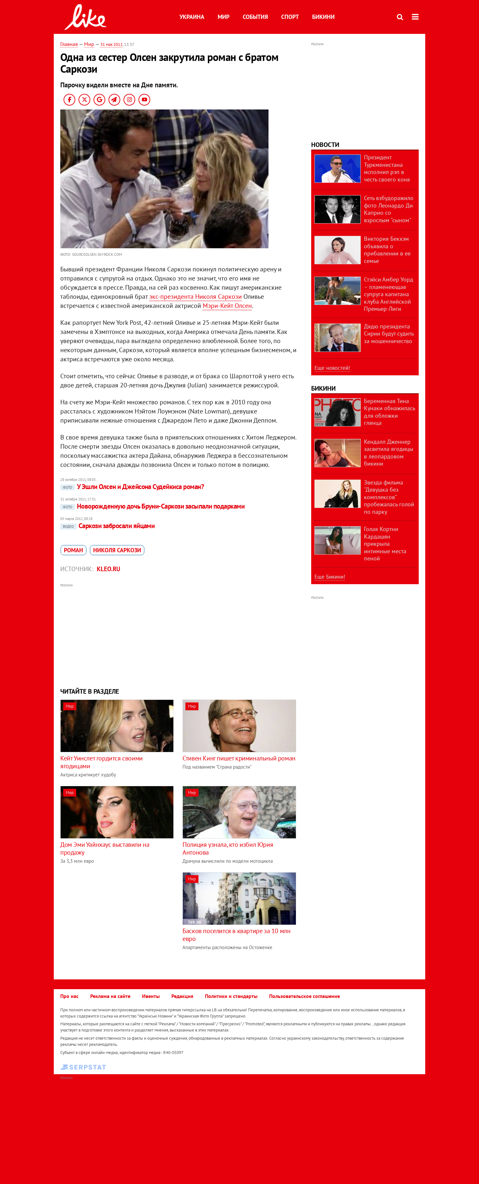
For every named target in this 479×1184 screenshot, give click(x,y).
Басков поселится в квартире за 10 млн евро (236, 935)
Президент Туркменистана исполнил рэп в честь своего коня (387, 168)
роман (73, 550)
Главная (69, 44)
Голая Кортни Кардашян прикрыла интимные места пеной (385, 543)
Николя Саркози (117, 550)
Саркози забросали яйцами (108, 525)
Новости (325, 144)
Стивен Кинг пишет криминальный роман (239, 758)
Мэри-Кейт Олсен (227, 305)
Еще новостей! (332, 367)
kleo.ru (108, 569)
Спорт (290, 17)
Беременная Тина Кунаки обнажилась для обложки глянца (389, 412)
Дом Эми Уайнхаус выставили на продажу (104, 848)
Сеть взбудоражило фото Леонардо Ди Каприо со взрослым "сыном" (389, 209)
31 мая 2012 (111, 44)
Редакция (182, 996)
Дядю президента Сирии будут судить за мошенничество (389, 334)
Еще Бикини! (329, 576)
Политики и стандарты (231, 996)
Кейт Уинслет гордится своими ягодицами (101, 762)
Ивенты (151, 996)
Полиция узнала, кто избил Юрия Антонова (227, 848)
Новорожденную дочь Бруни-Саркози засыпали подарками (153, 506)
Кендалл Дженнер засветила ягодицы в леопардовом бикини (388, 453)
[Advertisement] (178, 634)
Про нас (69, 996)
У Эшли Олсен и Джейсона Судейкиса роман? (133, 486)
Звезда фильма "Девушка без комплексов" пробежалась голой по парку (389, 497)
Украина (192, 17)
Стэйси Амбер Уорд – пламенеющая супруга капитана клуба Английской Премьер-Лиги (388, 294)
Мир (223, 17)
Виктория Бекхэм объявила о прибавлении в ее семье (387, 250)
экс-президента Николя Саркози (195, 296)
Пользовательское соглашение (304, 996)
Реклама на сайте (110, 996)
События (255, 17)
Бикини (323, 17)
